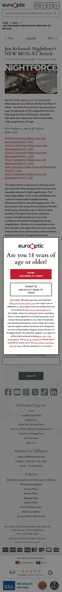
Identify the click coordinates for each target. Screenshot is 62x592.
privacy (43, 336)
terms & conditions (33, 339)
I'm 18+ (30, 274)
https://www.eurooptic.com (22, 303)
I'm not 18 (31, 289)
